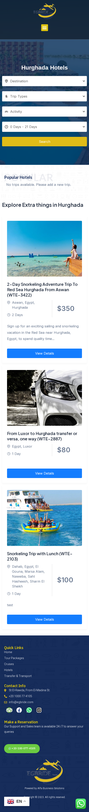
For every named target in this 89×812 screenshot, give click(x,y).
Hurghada (20, 307)
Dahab (17, 566)
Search (44, 142)
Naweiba (19, 576)
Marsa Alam (34, 571)
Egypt (29, 302)
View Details (44, 353)
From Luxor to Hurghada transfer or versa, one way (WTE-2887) (42, 436)
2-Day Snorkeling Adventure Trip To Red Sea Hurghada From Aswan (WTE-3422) (42, 289)
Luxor (27, 446)
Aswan (17, 302)
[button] (44, 27)
